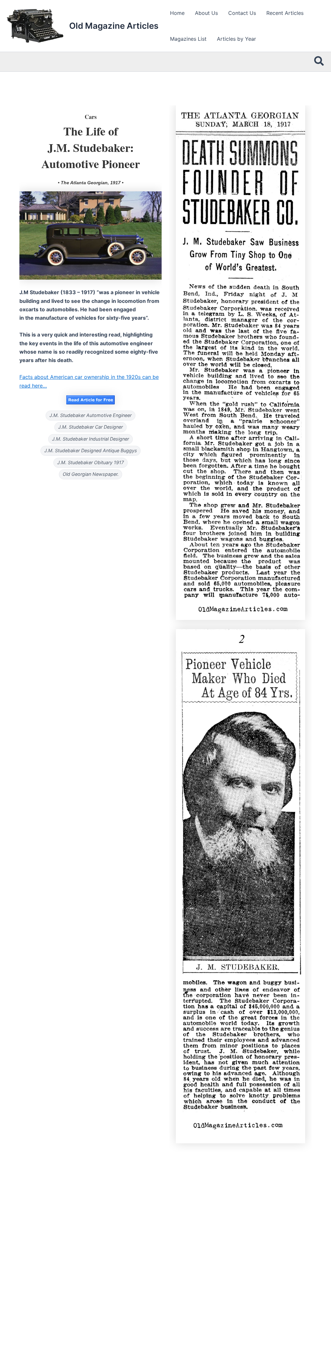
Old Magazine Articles (113, 26)
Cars (91, 116)
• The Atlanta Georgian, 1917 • (90, 182)
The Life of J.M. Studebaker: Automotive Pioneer (90, 147)
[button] (319, 62)
